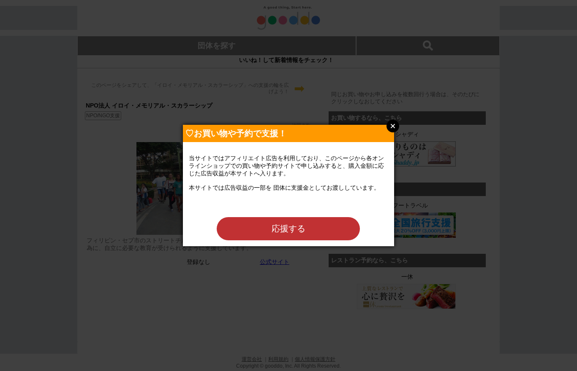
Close (392, 126)
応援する (288, 228)
